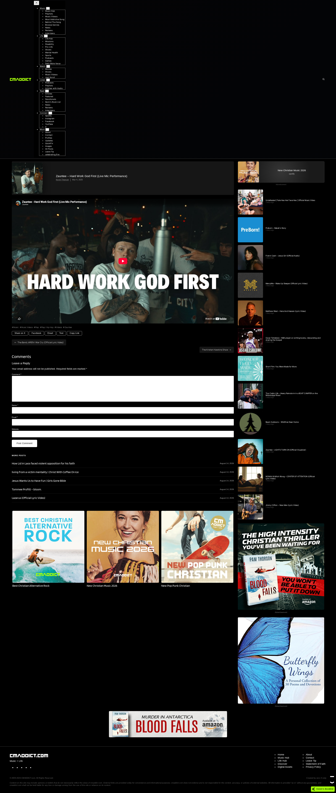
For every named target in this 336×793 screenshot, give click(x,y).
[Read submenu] (47, 91)
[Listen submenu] (48, 80)
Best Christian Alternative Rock (30, 585)
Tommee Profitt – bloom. (27, 489)
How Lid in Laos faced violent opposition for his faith (43, 463)
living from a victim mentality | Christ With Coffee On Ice (45, 472)
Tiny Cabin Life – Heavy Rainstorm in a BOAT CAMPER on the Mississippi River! (292, 394)
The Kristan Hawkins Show (215, 349)
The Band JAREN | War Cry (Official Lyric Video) (41, 342)
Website (15, 429)
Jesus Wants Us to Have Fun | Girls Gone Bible (39, 480)
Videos (59, 327)
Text (61, 333)
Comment (16, 374)
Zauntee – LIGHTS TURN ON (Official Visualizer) (286, 450)
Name (15, 405)
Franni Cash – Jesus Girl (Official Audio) (283, 256)
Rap (37, 327)
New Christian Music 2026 (102, 585)
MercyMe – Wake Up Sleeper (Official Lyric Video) (287, 283)
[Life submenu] (46, 36)
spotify (292, 174)
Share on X (20, 333)
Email (50, 333)
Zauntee (68, 327)
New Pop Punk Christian (175, 585)
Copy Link (74, 333)
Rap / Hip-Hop (47, 327)
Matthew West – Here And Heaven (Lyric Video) (286, 311)
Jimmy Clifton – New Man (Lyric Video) (282, 505)
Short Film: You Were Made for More (281, 367)
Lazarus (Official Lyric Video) (28, 498)
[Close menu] (36, 3)
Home (281, 754)
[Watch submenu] (48, 66)
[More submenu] (47, 129)
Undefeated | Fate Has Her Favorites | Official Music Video (290, 200)
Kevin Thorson (62, 180)
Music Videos (27, 327)
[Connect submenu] (50, 113)
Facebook (36, 333)
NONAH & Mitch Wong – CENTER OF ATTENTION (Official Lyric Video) (290, 477)
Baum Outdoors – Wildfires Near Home (282, 422)
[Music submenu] (48, 8)
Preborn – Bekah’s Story (276, 228)
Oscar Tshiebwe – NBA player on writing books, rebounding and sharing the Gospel (293, 339)
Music (16, 327)
